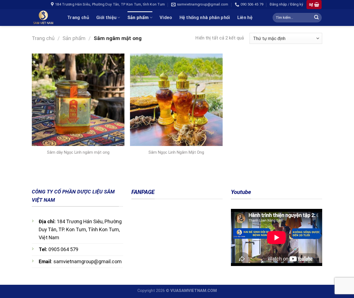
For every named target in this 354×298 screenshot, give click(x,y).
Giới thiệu (106, 17)
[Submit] (316, 17)
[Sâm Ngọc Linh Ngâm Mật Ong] (176, 100)
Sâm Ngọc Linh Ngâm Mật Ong (176, 152)
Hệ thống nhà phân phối (204, 17)
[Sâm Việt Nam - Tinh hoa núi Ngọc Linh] (45, 17)
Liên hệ (245, 17)
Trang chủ (78, 17)
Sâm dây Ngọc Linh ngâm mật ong (78, 152)
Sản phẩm (138, 17)
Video (166, 17)
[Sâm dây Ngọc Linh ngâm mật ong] (78, 100)
